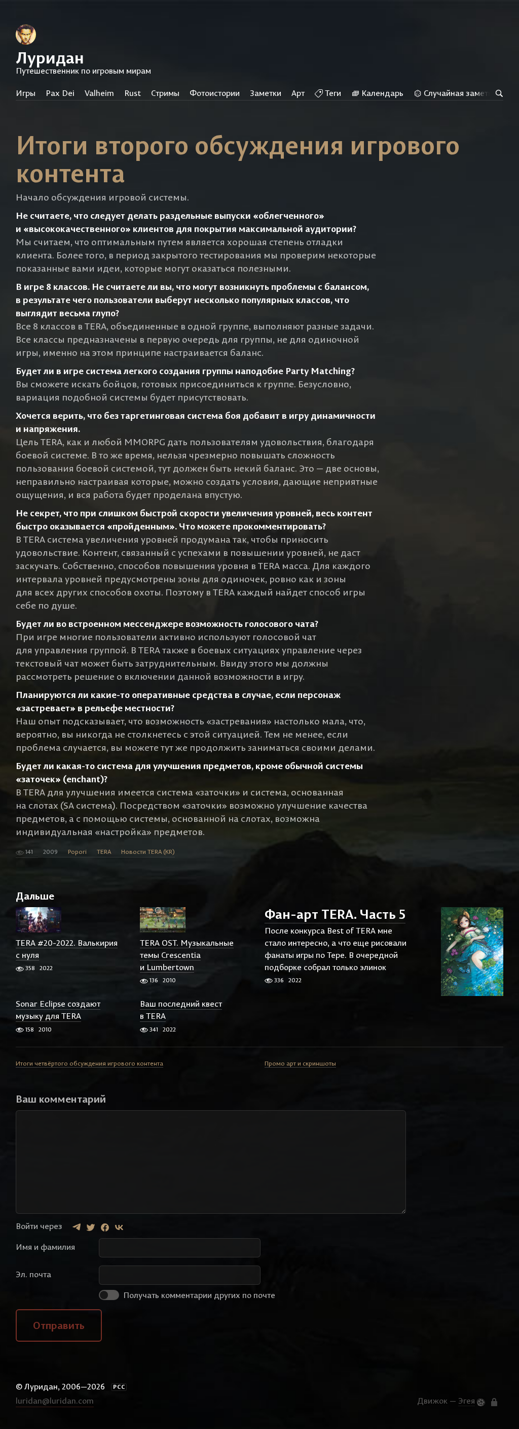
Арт (298, 93)
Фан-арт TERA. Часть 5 (335, 914)
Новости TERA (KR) (148, 851)
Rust (132, 93)
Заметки (265, 93)
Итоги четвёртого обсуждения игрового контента (89, 1063)
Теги (332, 93)
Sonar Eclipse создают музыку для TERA (58, 1010)
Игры (25, 93)
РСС (119, 1386)
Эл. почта (33, 1274)
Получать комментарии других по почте (198, 1295)
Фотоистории (215, 93)
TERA (104, 851)
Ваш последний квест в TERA (181, 1010)
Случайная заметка (459, 93)
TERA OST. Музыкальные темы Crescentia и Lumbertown (187, 955)
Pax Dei (60, 93)
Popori (77, 851)
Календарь (381, 93)
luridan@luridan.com (55, 1400)
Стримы (165, 93)
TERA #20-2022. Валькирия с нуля (67, 949)
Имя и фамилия (45, 1247)
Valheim (99, 93)
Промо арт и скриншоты (300, 1063)
